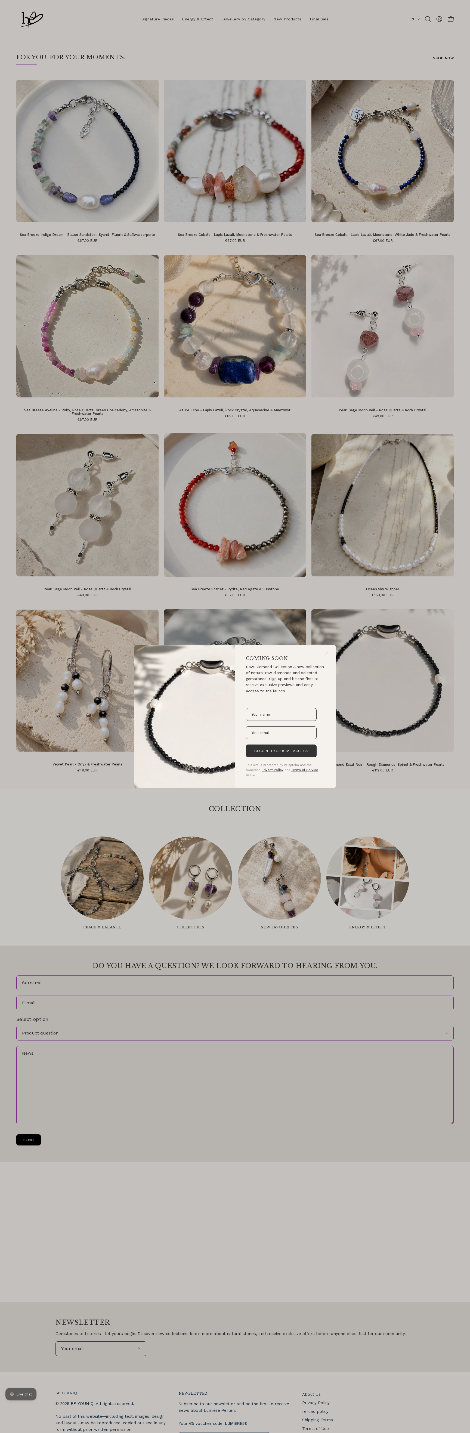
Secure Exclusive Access (281, 751)
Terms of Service (304, 770)
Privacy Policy (272, 770)
